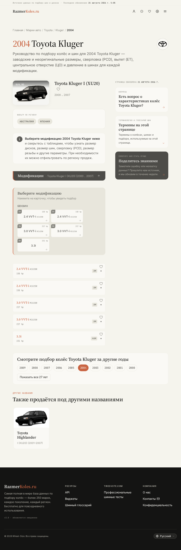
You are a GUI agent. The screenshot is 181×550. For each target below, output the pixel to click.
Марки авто (33, 30)
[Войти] (134, 11)
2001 (120, 368)
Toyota (48, 30)
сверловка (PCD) (97, 59)
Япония (45, 121)
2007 (47, 368)
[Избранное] (149, 11)
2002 (107, 368)
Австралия (27, 121)
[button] (59, 176)
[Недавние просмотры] (142, 11)
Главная (18, 30)
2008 (35, 368)
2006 (59, 368)
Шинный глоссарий (78, 505)
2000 (132, 368)
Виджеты (71, 498)
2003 (95, 368)
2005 (71, 368)
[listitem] (31, 428)
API (67, 492)
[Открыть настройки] (157, 11)
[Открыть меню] (165, 11)
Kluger (60, 30)
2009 (22, 368)
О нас (147, 492)
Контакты (149, 498)
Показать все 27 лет (34, 377)
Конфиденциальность (157, 505)
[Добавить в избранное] (58, 89)
